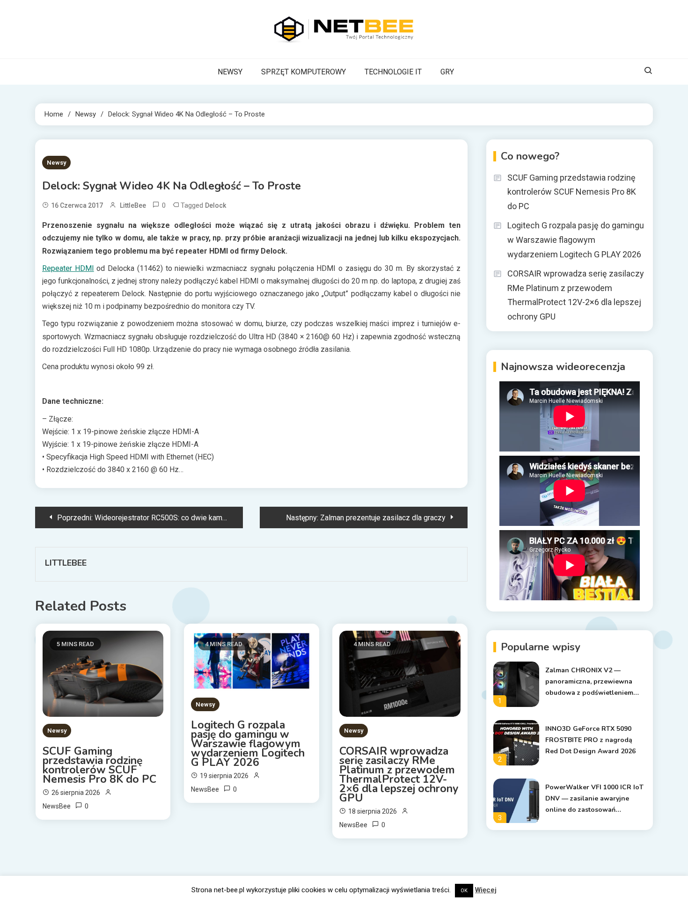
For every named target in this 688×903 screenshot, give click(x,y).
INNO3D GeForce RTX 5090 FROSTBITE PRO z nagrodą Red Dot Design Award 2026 (590, 740)
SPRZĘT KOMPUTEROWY (303, 71)
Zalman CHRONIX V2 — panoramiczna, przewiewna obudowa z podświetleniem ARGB (589, 682)
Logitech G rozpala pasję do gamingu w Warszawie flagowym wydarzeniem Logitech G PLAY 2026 (248, 744)
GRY (447, 71)
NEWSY (230, 71)
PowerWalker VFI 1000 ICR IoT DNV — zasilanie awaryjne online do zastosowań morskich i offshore (594, 799)
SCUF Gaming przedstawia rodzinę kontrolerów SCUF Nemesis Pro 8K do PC (99, 765)
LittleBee (133, 205)
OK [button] (464, 891)
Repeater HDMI (68, 268)
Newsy (56, 162)
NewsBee (57, 806)
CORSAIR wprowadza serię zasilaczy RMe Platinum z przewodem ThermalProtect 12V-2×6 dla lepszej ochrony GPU (398, 775)
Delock (215, 205)
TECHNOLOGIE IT (393, 71)
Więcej (486, 890)
